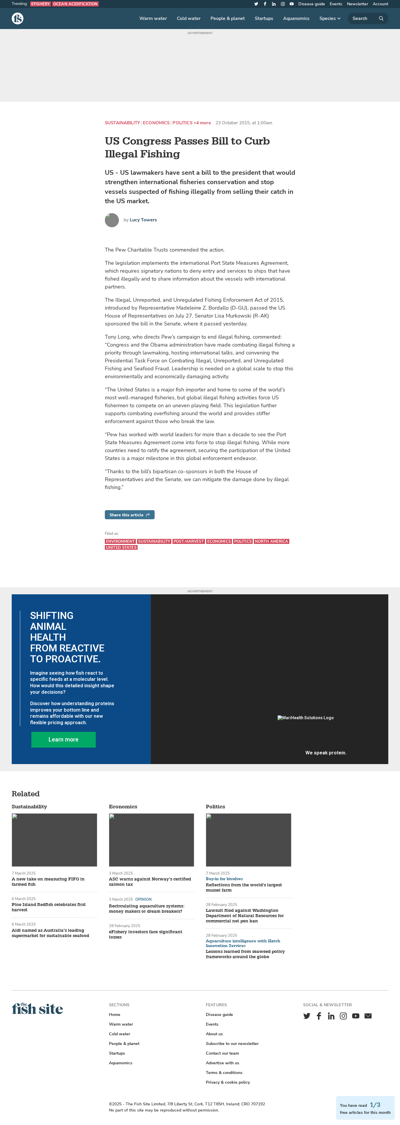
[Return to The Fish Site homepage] (37, 1013)
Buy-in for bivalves (224, 879)
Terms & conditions (224, 1072)
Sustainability (122, 123)
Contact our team (222, 1053)
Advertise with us (222, 1063)
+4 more (202, 123)
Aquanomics (296, 18)
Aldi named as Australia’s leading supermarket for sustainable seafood (50, 933)
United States (121, 547)
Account (380, 4)
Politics (182, 123)
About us (214, 1034)
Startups (264, 18)
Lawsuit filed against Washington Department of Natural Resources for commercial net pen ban (245, 916)
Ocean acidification (75, 3)
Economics (156, 123)
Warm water (153, 18)
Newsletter (357, 4)
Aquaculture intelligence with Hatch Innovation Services (243, 943)
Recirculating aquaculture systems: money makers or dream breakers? (146, 909)
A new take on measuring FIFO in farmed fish (48, 882)
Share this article (126, 515)
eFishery (40, 3)
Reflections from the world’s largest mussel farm (244, 888)
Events (336, 4)
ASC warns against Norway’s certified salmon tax (150, 882)
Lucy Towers (143, 220)
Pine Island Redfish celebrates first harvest (49, 907)
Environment (120, 541)
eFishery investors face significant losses (145, 934)
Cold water (189, 18)
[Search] (368, 18)
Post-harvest (189, 541)
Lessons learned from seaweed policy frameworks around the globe (245, 954)
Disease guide (311, 4)
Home (114, 1014)
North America (271, 541)
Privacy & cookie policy (228, 1082)
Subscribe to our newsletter (232, 1043)
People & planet (228, 18)
